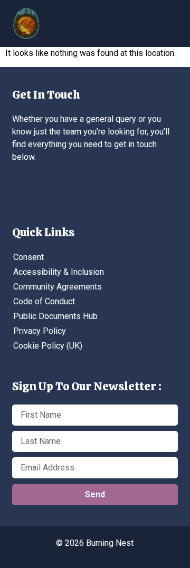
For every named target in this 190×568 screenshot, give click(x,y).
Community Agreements (57, 287)
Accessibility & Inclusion (58, 272)
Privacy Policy (39, 331)
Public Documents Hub (55, 316)
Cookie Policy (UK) (47, 346)
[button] (103, 19)
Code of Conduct (44, 301)
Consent (28, 257)
